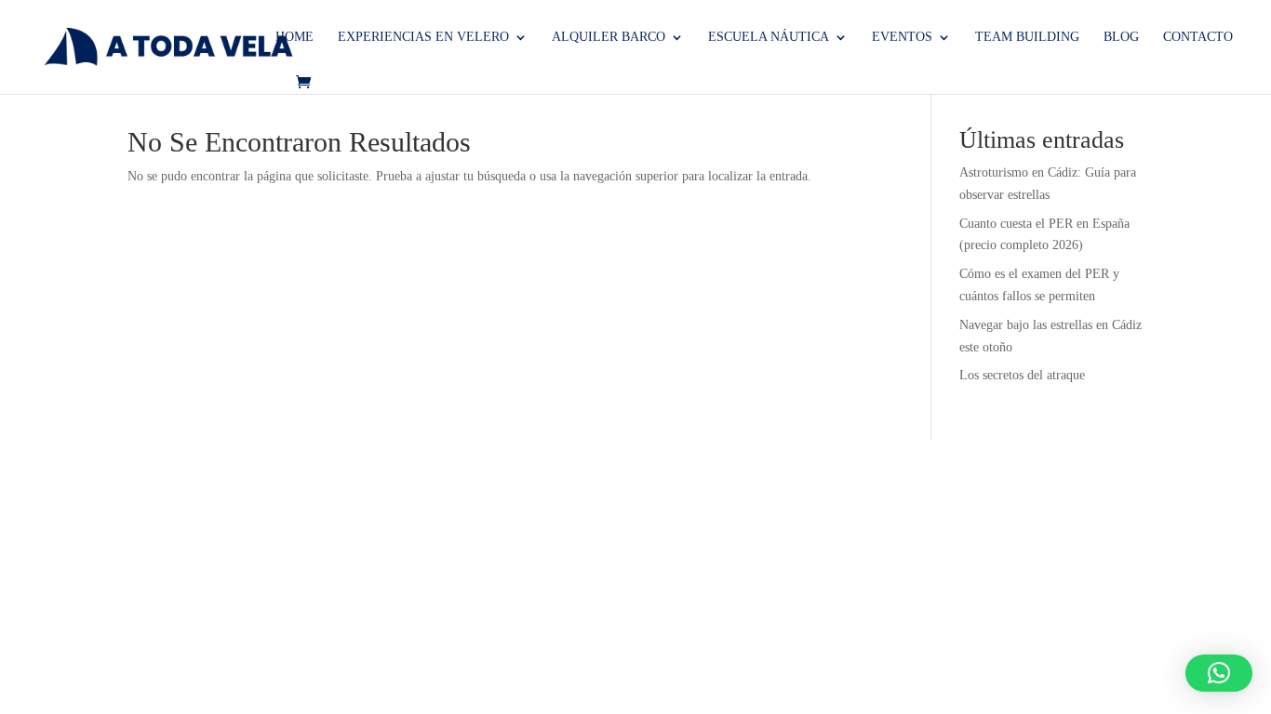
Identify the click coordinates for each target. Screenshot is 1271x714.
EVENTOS (902, 37)
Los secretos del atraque (1022, 375)
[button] (1218, 673)
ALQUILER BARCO (608, 37)
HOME (294, 37)
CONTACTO (1198, 37)
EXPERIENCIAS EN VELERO (423, 37)
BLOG (1121, 37)
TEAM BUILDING (1027, 37)
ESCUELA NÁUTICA (768, 37)
